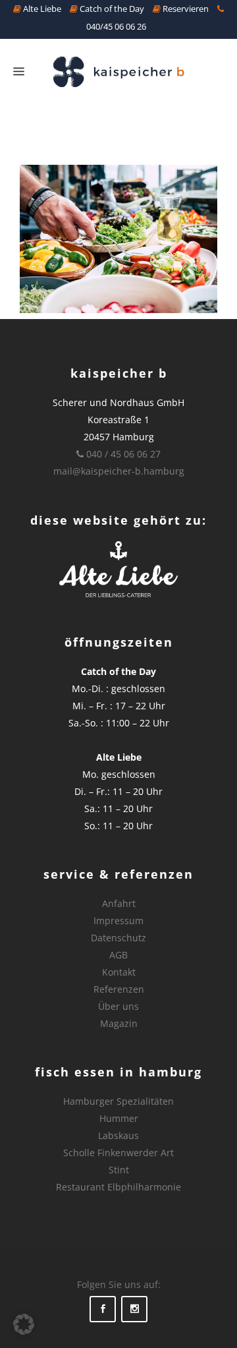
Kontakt (119, 972)
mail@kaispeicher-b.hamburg (118, 471)
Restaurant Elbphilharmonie (118, 1187)
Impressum (118, 920)
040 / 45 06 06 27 (122, 454)
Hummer (118, 1118)
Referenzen (118, 989)
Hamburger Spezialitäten (118, 1101)
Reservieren (185, 9)
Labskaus (118, 1135)
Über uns (118, 1006)
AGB (118, 955)
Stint (119, 1169)
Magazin (119, 1023)
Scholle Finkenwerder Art (118, 1152)
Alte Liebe (41, 9)
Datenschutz (118, 937)
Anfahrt (119, 903)
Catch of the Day (111, 9)
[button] (23, 1324)
